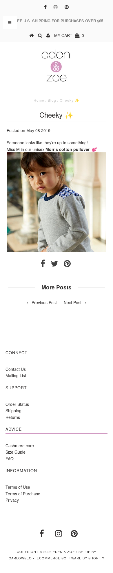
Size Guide (15, 452)
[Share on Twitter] (54, 265)
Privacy (12, 500)
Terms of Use (18, 487)
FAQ (10, 458)
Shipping (13, 410)
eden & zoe (64, 551)
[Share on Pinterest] (67, 265)
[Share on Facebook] (43, 265)
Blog (52, 100)
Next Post (72, 302)
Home (39, 100)
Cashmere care (20, 445)
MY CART (69, 35)
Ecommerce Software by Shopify (70, 558)
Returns (13, 417)
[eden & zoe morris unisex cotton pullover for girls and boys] (56, 250)
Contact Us (16, 369)
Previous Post (44, 302)
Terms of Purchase (23, 494)
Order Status (17, 404)
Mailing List (16, 375)
